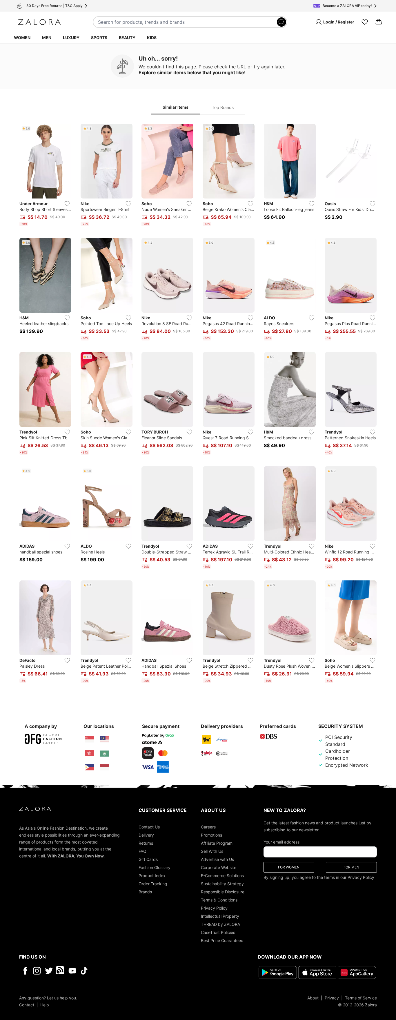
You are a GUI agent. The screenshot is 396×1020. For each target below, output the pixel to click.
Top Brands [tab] (223, 107)
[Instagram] (37, 971)
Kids (152, 37)
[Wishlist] (364, 22)
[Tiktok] (121, 971)
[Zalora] (39, 22)
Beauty (127, 37)
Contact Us (149, 826)
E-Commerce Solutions (222, 875)
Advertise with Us (217, 859)
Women (22, 37)
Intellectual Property (220, 916)
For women (288, 867)
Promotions (211, 835)
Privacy (332, 997)
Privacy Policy (214, 908)
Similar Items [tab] (175, 107)
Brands (145, 891)
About (313, 997)
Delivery (146, 835)
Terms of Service (361, 997)
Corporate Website (218, 867)
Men (46, 37)
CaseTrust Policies (218, 932)
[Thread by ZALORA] (60, 971)
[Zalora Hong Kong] (89, 753)
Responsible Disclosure (222, 891)
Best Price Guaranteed (222, 940)
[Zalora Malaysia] (104, 739)
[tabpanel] (198, 404)
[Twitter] (49, 971)
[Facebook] (25, 971)
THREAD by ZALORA (220, 924)
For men (351, 867)
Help (44, 1004)
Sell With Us (212, 851)
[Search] (281, 22)
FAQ (142, 851)
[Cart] (378, 22)
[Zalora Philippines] (89, 767)
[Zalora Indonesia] (104, 767)
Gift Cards (148, 859)
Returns (146, 843)
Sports (99, 37)
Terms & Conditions (219, 899)
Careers (208, 826)
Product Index (152, 875)
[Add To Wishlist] (67, 204)
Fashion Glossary (154, 867)
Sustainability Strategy (222, 883)
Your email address (281, 841)
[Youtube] (72, 971)
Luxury (71, 37)
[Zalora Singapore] (89, 739)
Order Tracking (153, 883)
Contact (26, 1004)
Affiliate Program (216, 843)
